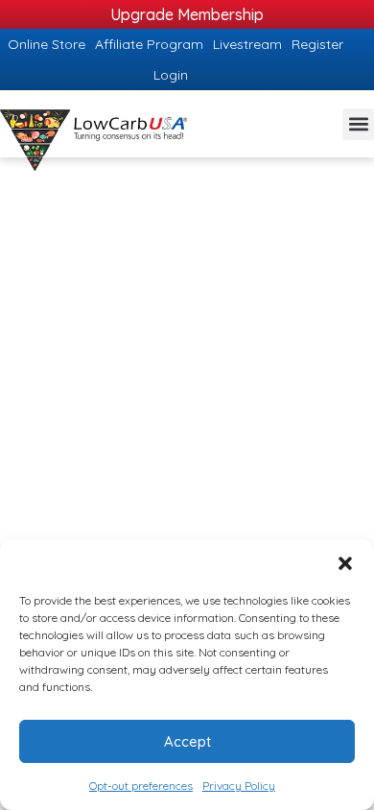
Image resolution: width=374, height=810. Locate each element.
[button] (345, 563)
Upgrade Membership (187, 14)
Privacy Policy (238, 785)
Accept (187, 741)
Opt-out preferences (141, 785)
